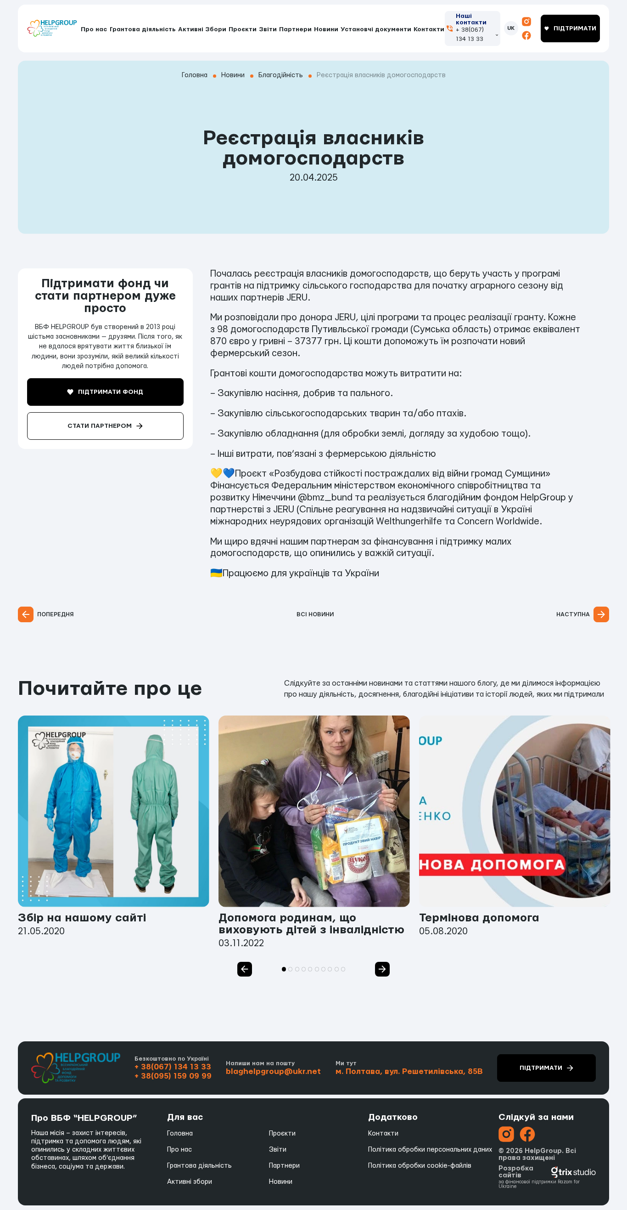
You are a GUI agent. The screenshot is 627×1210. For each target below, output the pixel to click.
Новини (326, 29)
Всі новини (315, 614)
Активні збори (189, 1181)
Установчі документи (376, 29)
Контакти (429, 29)
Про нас (94, 29)
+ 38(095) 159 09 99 (173, 1076)
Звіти (268, 29)
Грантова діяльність (143, 29)
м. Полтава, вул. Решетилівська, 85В (409, 1071)
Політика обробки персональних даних (430, 1149)
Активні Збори (202, 29)
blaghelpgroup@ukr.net (273, 1071)
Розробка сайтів (515, 1172)
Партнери (295, 29)
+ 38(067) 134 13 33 (470, 34)
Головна (180, 1133)
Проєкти (243, 29)
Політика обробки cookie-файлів (419, 1165)
